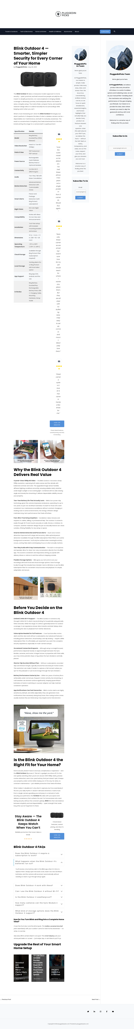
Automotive (68, 31)
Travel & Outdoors (11, 31)
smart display (49, 936)
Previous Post (5, 999)
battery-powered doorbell (54, 926)
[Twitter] (88, 1011)
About (77, 31)
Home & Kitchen (40, 31)
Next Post (96, 999)
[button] (105, 32)
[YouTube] (113, 1011)
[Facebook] (107, 1011)
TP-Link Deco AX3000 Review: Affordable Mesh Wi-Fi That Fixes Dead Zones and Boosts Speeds (38, 965)
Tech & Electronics (26, 31)
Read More (19, 979)
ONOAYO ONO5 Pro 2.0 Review (55, 972)
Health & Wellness (55, 31)
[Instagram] (100, 1011)
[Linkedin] (94, 1011)
